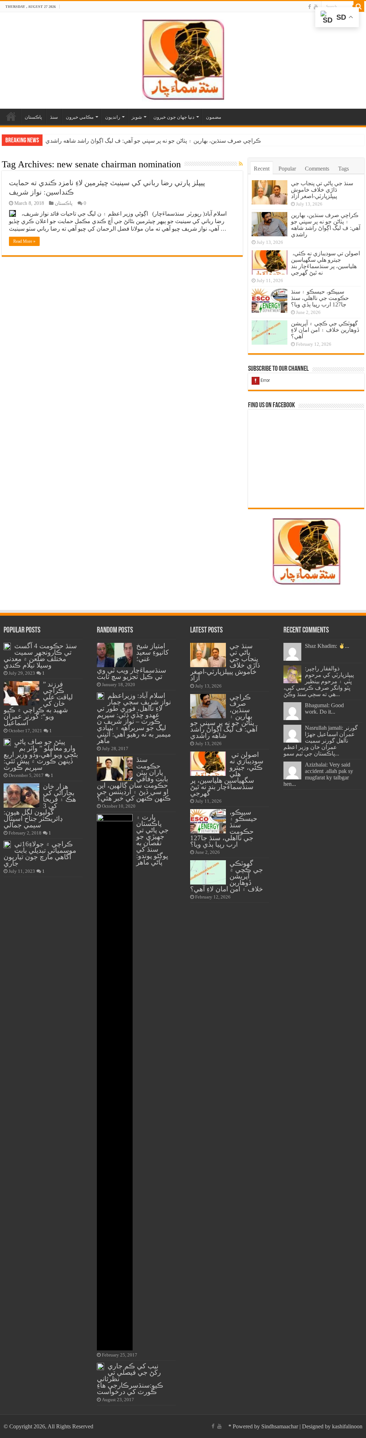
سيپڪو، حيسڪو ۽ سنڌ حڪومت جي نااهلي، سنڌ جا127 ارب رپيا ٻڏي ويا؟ (320, 298)
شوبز (137, 117)
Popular (287, 169)
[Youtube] (316, 7)
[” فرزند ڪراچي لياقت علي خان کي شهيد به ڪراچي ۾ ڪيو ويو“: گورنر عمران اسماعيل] (21, 693)
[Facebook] (309, 7)
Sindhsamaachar (279, 1426)
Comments (317, 169)
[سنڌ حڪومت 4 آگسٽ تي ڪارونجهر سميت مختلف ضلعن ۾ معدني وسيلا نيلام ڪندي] (7, 646)
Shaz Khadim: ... (327, 646)
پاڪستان (33, 117)
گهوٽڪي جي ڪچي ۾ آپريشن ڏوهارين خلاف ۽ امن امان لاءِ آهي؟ (325, 329)
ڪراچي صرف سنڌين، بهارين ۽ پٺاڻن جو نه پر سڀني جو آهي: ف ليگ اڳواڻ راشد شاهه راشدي (325, 224)
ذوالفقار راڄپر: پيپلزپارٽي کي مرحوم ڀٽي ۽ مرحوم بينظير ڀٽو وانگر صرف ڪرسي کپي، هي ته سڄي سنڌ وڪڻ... (318, 681)
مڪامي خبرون (80, 117)
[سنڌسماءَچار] (183, 58)
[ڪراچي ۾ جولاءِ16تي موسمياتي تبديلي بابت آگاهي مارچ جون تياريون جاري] (7, 844)
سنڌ (54, 117)
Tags (343, 169)
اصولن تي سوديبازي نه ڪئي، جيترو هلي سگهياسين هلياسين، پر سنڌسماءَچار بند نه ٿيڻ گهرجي (155, 141)
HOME (11, 116)
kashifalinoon (347, 1426)
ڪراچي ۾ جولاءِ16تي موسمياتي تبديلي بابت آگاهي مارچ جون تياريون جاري (40, 853)
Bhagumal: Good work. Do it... (324, 708)
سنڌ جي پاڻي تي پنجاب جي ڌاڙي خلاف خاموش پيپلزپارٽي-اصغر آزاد (322, 189)
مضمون (213, 117)
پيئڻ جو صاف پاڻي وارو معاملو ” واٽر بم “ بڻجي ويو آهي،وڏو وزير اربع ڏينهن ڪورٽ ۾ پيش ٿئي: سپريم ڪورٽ (41, 754)
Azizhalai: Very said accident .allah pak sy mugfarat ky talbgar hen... (318, 774)
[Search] (358, 6)
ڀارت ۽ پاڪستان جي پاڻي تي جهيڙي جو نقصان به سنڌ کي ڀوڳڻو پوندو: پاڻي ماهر (152, 839)
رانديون (112, 117)
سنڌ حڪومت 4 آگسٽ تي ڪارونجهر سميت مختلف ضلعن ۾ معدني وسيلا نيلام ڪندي (40, 655)
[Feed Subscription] (241, 164)
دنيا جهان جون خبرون (173, 117)
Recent (261, 169)
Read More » (24, 241)
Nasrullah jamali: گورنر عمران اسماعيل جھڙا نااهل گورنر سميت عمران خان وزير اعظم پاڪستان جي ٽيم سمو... (320, 741)
